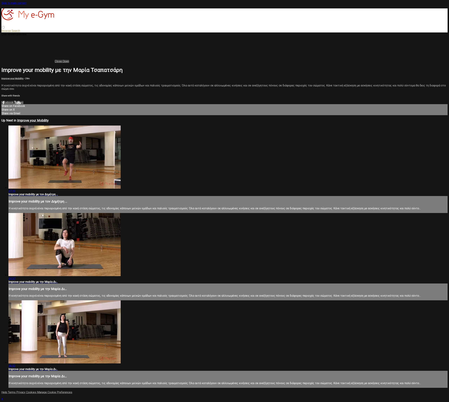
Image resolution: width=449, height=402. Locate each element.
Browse (6, 30)
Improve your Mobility (12, 78)
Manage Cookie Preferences (54, 392)
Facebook (7, 102)
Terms (12, 392)
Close (59, 61)
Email (20, 102)
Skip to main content (13, 3)
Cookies (31, 392)
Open (66, 61)
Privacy (21, 392)
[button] (3, 27)
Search (16, 30)
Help (4, 392)
